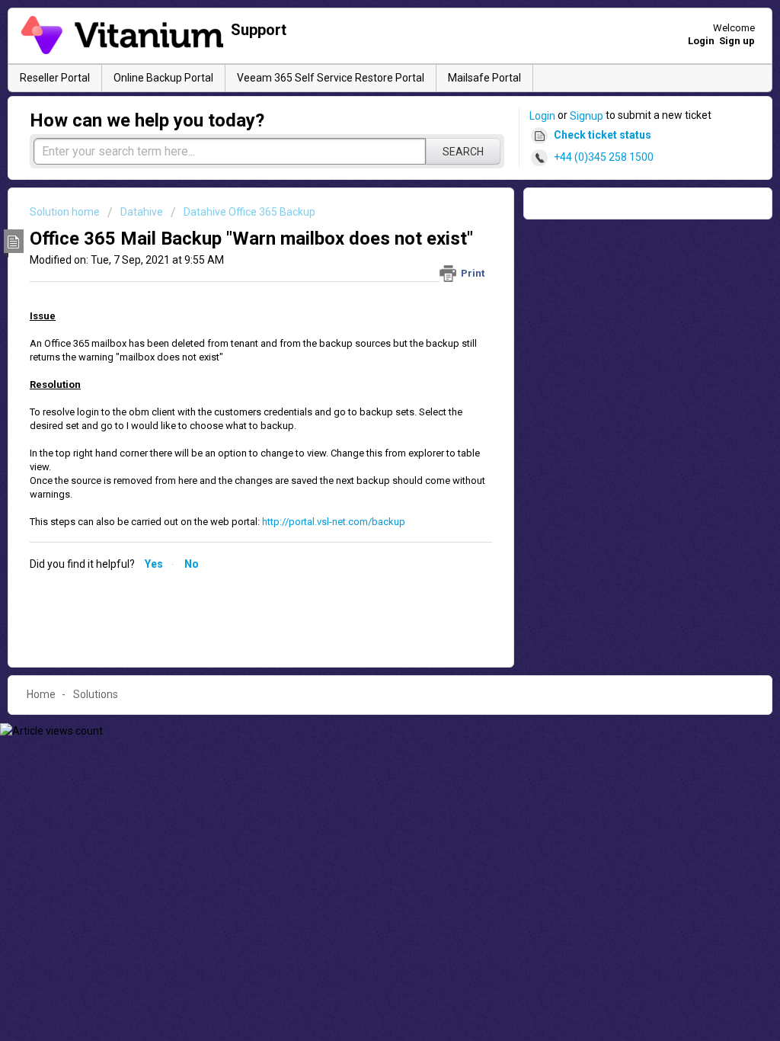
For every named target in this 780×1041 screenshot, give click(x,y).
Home (41, 694)
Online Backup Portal (163, 78)
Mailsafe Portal (484, 78)
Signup (586, 116)
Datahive (141, 212)
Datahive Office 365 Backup (249, 212)
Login (542, 116)
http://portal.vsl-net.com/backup (333, 521)
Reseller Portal (55, 78)
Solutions (95, 694)
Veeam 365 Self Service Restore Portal (330, 78)
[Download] (362, 324)
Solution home (66, 212)
